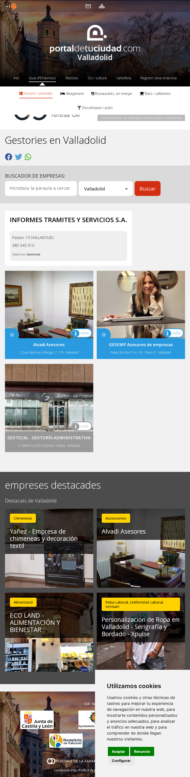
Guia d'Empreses (42, 78)
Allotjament (74, 93)
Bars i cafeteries (157, 93)
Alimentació (23, 602)
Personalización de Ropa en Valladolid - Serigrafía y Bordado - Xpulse (140, 626)
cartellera (123, 78)
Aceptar (118, 751)
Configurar (121, 760)
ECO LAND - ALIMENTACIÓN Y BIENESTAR (35, 622)
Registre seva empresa (159, 78)
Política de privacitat (93, 770)
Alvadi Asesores (124, 531)
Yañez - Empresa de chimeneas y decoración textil (44, 538)
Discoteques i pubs (97, 107)
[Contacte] (88, 6)
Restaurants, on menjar (113, 93)
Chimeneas (23, 518)
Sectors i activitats (38, 93)
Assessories (115, 518)
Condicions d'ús (65, 770)
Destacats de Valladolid (31, 501)
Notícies (72, 78)
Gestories (33, 254)
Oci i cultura (97, 78)
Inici (16, 78)
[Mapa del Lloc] (102, 6)
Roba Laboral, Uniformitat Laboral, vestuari (134, 604)
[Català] (11, 6)
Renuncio (142, 751)
